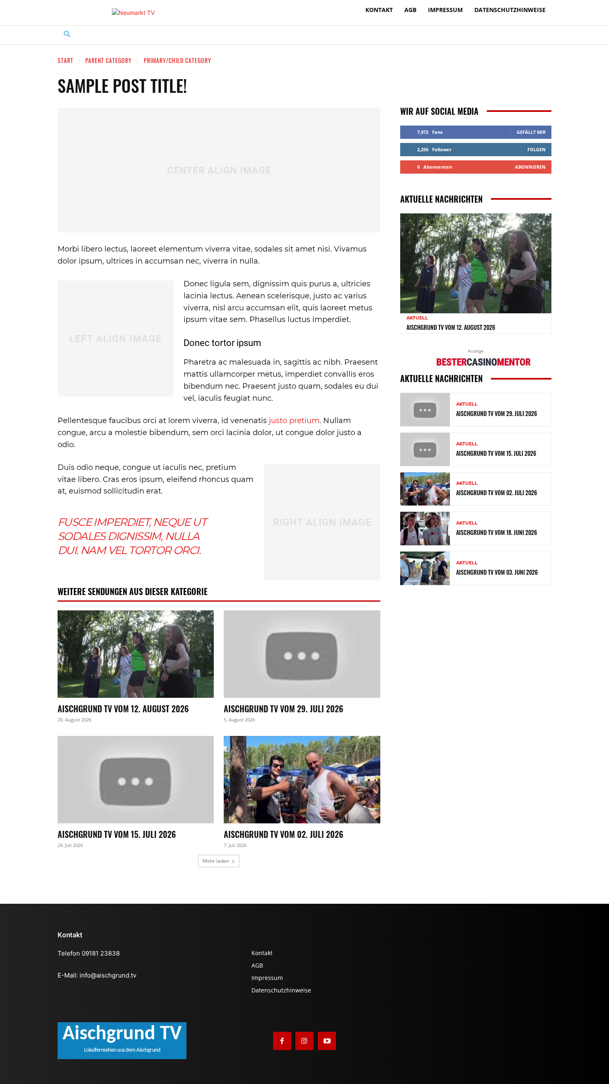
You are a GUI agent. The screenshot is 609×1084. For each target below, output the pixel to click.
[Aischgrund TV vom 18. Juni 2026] (425, 528)
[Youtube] (327, 1041)
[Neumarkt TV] (133, 12)
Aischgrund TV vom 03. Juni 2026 (497, 572)
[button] (67, 35)
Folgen (536, 149)
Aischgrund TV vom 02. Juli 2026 (283, 834)
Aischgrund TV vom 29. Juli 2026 (283, 708)
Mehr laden (216, 860)
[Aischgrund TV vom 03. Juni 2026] (425, 568)
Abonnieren (530, 167)
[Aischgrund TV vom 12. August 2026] (136, 654)
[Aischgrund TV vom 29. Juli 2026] (302, 654)
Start (65, 60)
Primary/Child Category (177, 60)
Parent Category (108, 60)
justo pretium (294, 420)
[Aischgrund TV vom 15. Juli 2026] (136, 779)
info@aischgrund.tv (108, 975)
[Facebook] (282, 1041)
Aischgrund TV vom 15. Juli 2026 (117, 834)
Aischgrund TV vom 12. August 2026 (123, 708)
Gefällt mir (531, 132)
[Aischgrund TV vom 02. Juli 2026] (302, 779)
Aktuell (417, 318)
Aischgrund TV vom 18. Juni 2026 (496, 532)
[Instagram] (304, 1041)
